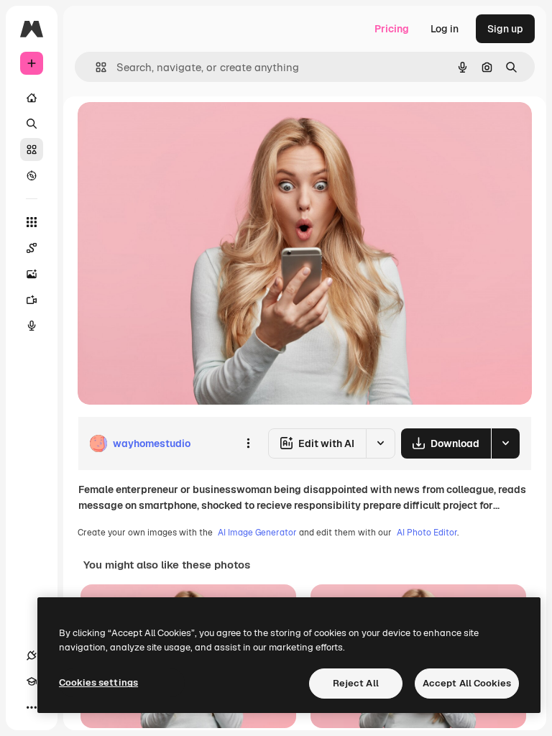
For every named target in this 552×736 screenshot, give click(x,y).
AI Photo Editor (427, 532)
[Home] (31, 97)
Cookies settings (98, 682)
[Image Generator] (31, 273)
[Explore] (31, 175)
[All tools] (31, 222)
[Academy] (31, 681)
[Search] (31, 123)
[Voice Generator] (31, 325)
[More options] (248, 443)
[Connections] (31, 655)
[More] (31, 707)
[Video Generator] (31, 299)
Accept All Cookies (467, 683)
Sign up (505, 28)
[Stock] (31, 149)
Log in (445, 28)
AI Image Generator (257, 532)
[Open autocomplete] (95, 67)
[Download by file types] (505, 443)
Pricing (391, 28)
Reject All (356, 683)
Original (170, 129)
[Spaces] (31, 247)
